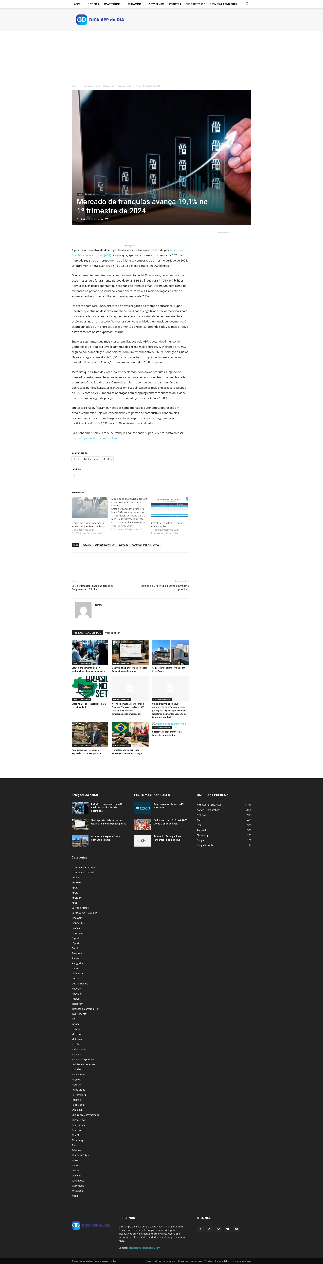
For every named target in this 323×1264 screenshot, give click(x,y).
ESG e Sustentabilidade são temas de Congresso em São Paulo (93, 587)
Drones (76, 928)
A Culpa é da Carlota (83, 867)
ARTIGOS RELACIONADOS (87, 632)
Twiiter (75, 1165)
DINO (83, 219)
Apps (77, 4)
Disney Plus (78, 923)
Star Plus (77, 1135)
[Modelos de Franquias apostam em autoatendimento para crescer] (131, 514)
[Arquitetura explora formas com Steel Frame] (170, 652)
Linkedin (76, 1029)
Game (75, 968)
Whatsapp (77, 1190)
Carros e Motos (80, 907)
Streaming (134, 4)
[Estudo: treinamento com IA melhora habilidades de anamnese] (90, 652)
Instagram (77, 1003)
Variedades (78, 1180)
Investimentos (79, 1013)
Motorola (77, 1039)
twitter (75, 1170)
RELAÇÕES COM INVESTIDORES (145, 545)
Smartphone (112, 4)
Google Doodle (80, 983)
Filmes (75, 958)
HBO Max (77, 993)
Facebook (77, 953)
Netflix (75, 1044)
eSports (76, 943)
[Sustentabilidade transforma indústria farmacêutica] (170, 725)
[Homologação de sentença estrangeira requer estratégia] (130, 734)
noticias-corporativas (83, 1064)
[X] (82, 234)
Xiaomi (75, 1195)
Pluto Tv (76, 1084)
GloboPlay (77, 973)
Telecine (76, 1150)
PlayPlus (76, 1079)
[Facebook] (75, 234)
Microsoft (77, 1034)
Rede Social (78, 1104)
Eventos (76, 948)
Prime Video (78, 1089)
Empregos (77, 933)
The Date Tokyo (195, 4)
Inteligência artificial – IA (85, 1008)
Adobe (75, 877)
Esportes (76, 938)
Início (74, 85)
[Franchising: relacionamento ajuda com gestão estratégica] (90, 507)
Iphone (76, 1024)
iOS (74, 1018)
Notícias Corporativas (90, 85)
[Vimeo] (218, 1229)
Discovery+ (78, 917)
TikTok (75, 1160)
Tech (74, 1145)
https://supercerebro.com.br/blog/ (94, 438)
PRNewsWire (79, 1094)
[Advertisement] (161, 56)
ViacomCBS (78, 1185)
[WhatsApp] (98, 234)
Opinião (76, 1069)
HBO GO (76, 988)
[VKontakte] (227, 1229)
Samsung (77, 1109)
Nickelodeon (79, 1049)
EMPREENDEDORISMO (105, 545)
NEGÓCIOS (123, 545)
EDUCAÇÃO (86, 545)
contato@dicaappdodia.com (144, 1247)
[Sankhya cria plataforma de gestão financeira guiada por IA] (130, 652)
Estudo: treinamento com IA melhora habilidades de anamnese (106, 807)
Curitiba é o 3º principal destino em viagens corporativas (165, 587)
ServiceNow (157, 4)
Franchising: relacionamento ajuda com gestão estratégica (88, 524)
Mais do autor (112, 632)
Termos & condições (223, 4)
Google (75, 978)
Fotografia (77, 963)
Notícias (93, 4)
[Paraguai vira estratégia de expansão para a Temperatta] (90, 734)
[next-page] (79, 760)
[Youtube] (236, 1229)
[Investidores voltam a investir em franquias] (169, 507)
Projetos (175, 4)
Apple (75, 887)
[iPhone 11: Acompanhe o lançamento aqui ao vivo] (142, 841)
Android (76, 882)
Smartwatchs (79, 1130)
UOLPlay (76, 1175)
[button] (247, 4)
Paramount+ (78, 1074)
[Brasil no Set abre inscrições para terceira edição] (90, 688)
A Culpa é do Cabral (83, 872)
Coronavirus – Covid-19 (85, 912)
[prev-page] (74, 760)
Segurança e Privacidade (85, 1114)
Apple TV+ (77, 897)
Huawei (76, 998)
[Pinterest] (90, 234)
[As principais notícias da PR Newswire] (142, 808)
